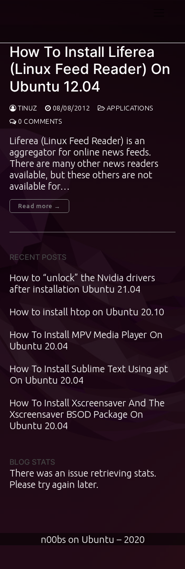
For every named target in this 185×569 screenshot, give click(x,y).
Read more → (39, 205)
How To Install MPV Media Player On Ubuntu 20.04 (86, 340)
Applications (129, 108)
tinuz (27, 108)
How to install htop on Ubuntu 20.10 (86, 311)
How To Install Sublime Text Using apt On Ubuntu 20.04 (88, 374)
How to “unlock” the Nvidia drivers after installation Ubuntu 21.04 (82, 283)
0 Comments (39, 121)
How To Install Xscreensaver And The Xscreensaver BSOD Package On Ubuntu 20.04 (87, 414)
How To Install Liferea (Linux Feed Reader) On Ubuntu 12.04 (89, 69)
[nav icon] (158, 12)
